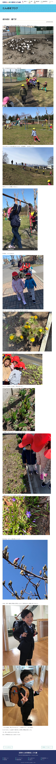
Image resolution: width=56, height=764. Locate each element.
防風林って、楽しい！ (46, 747)
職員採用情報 (19, 759)
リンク (43, 759)
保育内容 (5, 759)
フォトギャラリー (20, 758)
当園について (6, 758)
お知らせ (30, 759)
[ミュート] (34, 249)
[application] (20, 219)
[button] (20, 219)
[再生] (4, 249)
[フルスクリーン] (36, 249)
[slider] (19, 249)
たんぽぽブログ (32, 758)
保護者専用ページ (45, 758)
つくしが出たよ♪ (8, 747)
